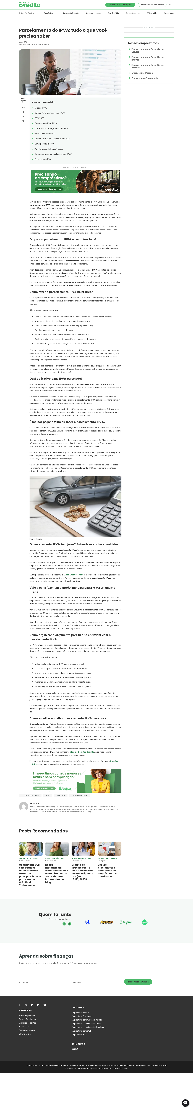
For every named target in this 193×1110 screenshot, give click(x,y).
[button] (185, 1103)
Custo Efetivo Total (73, 575)
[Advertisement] (79, 1091)
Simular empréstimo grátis (120, 4)
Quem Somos (78, 1044)
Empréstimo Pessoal (142, 73)
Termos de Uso (106, 1068)
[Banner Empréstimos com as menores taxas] (75, 792)
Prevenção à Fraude (71, 13)
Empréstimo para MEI (81, 1031)
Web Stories (169, 13)
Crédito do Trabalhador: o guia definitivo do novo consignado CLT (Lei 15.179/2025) (82, 872)
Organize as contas (93, 13)
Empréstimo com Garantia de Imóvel (147, 58)
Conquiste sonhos (133, 13)
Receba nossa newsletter (152, 4)
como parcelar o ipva (30, 795)
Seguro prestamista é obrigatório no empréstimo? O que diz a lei (107, 870)
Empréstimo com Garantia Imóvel (86, 1023)
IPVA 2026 (61, 795)
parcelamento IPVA (79, 795)
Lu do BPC (23, 41)
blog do (82, 752)
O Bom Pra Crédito (26, 13)
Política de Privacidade (120, 1068)
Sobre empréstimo (28, 858)
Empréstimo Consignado (145, 78)
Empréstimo (49, 13)
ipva (47, 795)
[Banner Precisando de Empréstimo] (75, 181)
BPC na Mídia (152, 13)
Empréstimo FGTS (79, 1034)
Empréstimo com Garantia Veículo (87, 1020)
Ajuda (75, 1049)
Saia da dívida (113, 13)
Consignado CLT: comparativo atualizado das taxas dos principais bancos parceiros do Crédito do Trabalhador (30, 875)
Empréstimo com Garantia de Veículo (147, 66)
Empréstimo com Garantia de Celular (147, 50)
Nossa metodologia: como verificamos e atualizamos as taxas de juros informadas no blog (56, 873)
